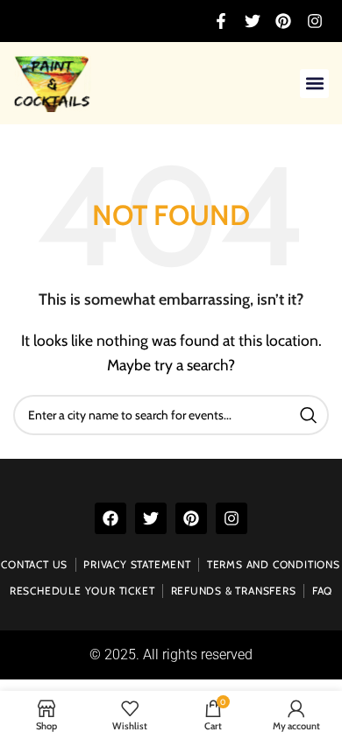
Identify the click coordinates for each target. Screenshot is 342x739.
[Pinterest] (191, 518)
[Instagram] (231, 518)
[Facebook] (110, 518)
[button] (314, 83)
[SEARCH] (309, 415)
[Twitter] (151, 518)
